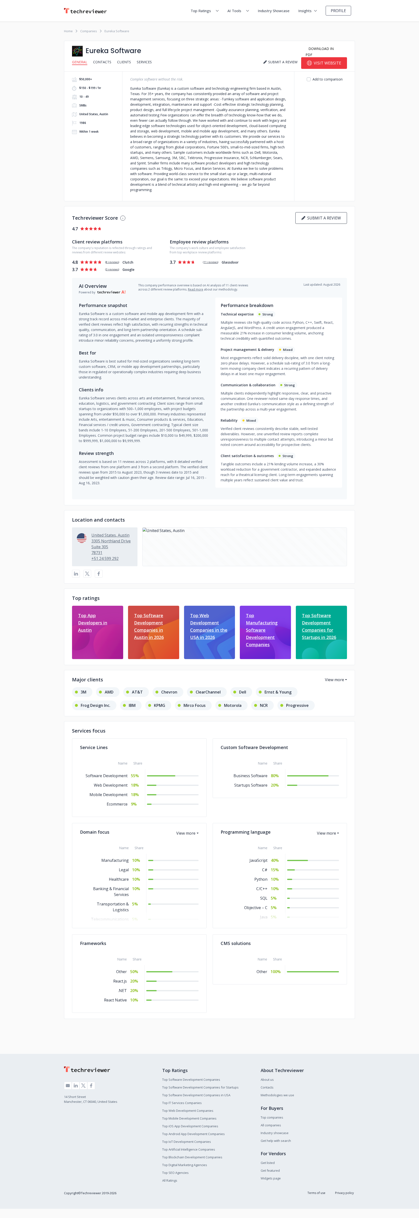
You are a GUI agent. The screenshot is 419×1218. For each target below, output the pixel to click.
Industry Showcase (274, 10)
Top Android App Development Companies (193, 1134)
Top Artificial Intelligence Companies (188, 1149)
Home (68, 31)
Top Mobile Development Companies (189, 1118)
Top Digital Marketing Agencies (184, 1165)
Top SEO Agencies (175, 1172)
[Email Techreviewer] (68, 1085)
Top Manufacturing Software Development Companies (262, 630)
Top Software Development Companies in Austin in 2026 (149, 626)
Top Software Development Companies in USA (196, 1095)
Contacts (102, 62)
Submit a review (323, 218)
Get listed (268, 1163)
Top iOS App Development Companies (190, 1126)
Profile (338, 10)
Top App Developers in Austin (92, 623)
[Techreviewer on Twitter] (83, 1085)
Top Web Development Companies (187, 1110)
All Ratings (169, 1180)
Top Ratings (201, 10)
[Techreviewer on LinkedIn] (76, 1085)
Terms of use (316, 1193)
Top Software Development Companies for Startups (200, 1087)
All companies (271, 1125)
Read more (195, 289)
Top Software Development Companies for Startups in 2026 (319, 626)
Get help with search (276, 1140)
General (79, 62)
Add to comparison (328, 79)
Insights (305, 10)
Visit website (327, 63)
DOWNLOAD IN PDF (320, 51)
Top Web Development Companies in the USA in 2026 (208, 626)
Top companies (272, 1117)
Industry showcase (275, 1133)
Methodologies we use (277, 1095)
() (112, 262)
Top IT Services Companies (182, 1103)
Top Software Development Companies (191, 1079)
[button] (244, 546)
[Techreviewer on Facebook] (91, 1085)
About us (267, 1079)
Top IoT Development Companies (186, 1141)
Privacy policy (344, 1193)
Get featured (270, 1170)
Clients (124, 62)
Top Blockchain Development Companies (192, 1157)
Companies (88, 31)
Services (144, 62)
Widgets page (271, 1178)
